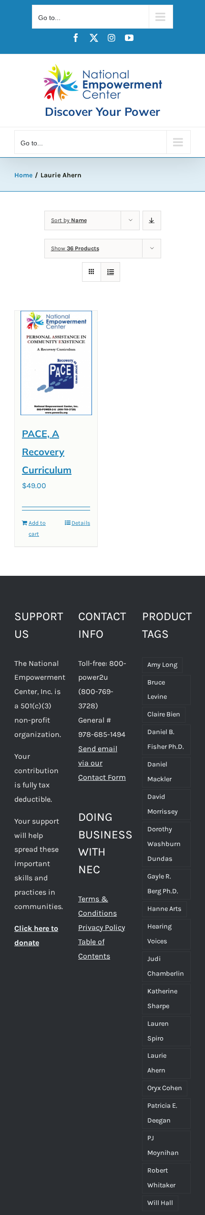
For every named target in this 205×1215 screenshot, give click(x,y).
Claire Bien (163, 714)
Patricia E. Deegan (162, 1113)
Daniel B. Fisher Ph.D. (165, 739)
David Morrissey (162, 804)
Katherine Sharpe (162, 998)
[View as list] (110, 272)
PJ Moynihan (163, 1145)
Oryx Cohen (164, 1088)
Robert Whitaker (161, 1177)
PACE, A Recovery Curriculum (47, 451)
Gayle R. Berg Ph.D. (162, 883)
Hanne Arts (164, 909)
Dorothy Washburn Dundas (164, 844)
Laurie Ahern (156, 1063)
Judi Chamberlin (165, 966)
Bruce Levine (157, 689)
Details (81, 523)
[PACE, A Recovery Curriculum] (56, 363)
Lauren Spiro (158, 1031)
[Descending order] (152, 220)
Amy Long (162, 665)
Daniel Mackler (159, 771)
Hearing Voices (159, 933)
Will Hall (160, 1203)
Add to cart (37, 528)
